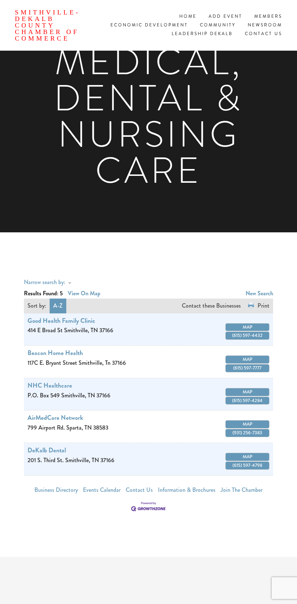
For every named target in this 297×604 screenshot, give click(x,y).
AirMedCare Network (55, 417)
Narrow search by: (44, 282)
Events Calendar (102, 490)
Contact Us (139, 490)
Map (247, 327)
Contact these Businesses (211, 305)
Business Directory (56, 490)
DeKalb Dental (47, 450)
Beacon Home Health (55, 353)
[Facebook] (148, 580)
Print (263, 305)
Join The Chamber (242, 490)
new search (259, 293)
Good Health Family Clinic (61, 320)
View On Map (84, 293)
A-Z (58, 305)
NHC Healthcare (50, 385)
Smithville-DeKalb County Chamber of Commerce (47, 25)
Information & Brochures (187, 490)
